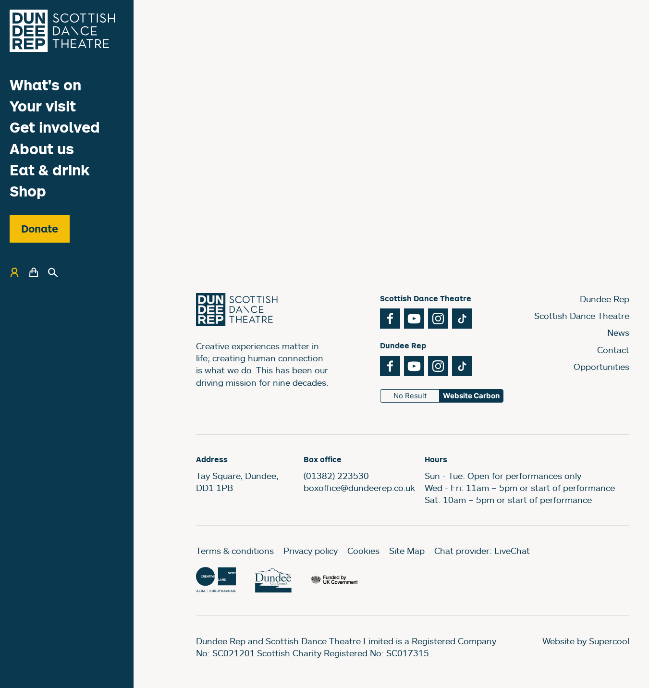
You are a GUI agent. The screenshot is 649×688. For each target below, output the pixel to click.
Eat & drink (50, 170)
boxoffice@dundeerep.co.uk (359, 487)
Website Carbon (471, 395)
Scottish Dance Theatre (581, 315)
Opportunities (601, 366)
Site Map (407, 550)
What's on (45, 85)
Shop (28, 191)
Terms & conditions (235, 550)
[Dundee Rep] (62, 31)
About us (42, 149)
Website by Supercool (585, 641)
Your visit (43, 106)
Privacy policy (310, 550)
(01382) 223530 (336, 475)
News (618, 332)
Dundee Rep (604, 299)
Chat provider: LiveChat (482, 550)
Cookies (363, 550)
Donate (39, 228)
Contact (613, 349)
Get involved (55, 127)
